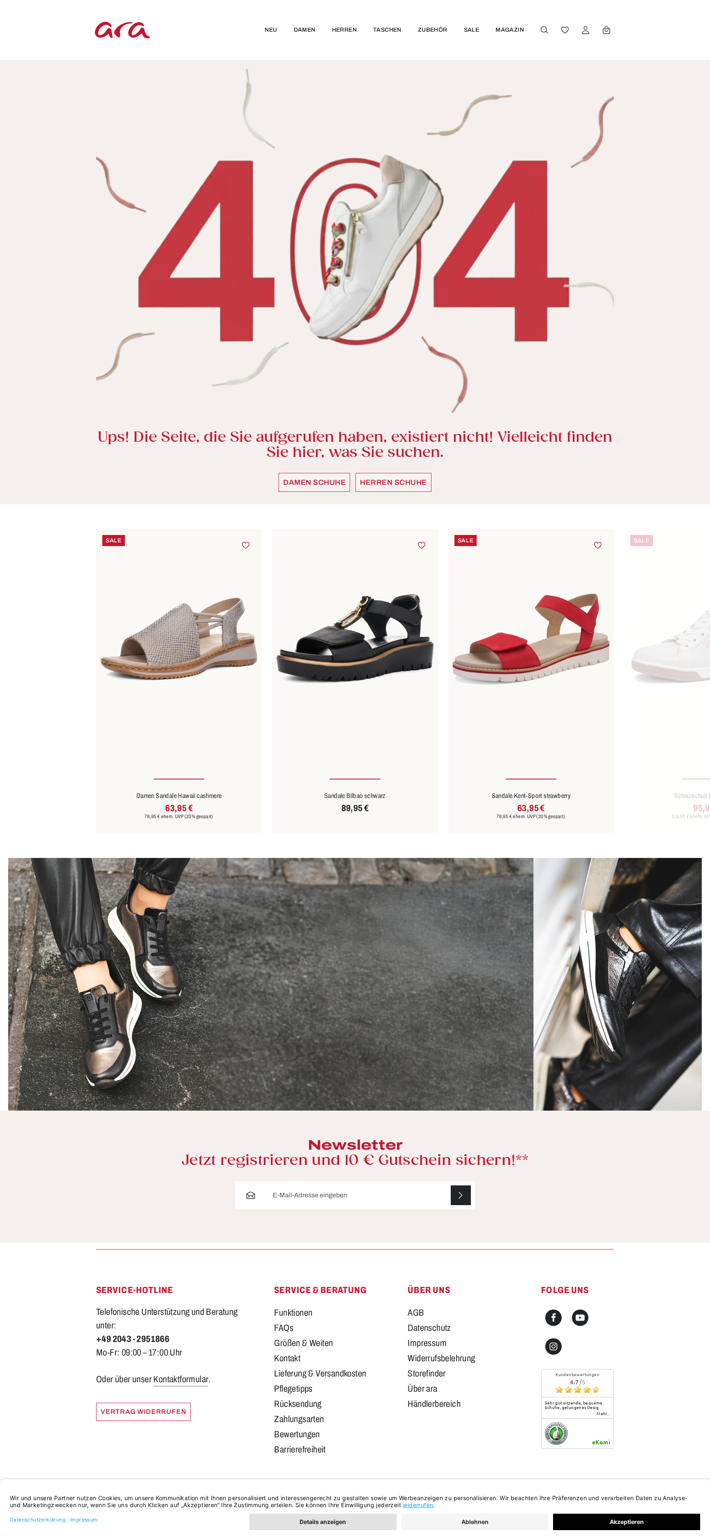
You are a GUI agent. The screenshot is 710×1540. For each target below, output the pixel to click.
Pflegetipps (293, 1389)
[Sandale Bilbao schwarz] (355, 639)
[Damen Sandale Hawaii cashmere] (179, 639)
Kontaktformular (180, 1379)
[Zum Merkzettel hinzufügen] (246, 545)
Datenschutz (429, 1328)
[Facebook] (553, 1317)
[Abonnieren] (461, 1195)
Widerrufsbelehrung (441, 1358)
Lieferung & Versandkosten (320, 1374)
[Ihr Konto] (585, 30)
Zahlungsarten (299, 1419)
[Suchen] (544, 30)
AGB (416, 1313)
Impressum (427, 1343)
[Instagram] (553, 1346)
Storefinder (426, 1374)
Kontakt (287, 1358)
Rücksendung (297, 1404)
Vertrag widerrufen (143, 1411)
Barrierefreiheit (299, 1450)
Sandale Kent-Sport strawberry (531, 795)
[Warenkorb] (606, 30)
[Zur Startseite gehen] (122, 30)
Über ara (422, 1389)
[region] (355, 681)
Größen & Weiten (303, 1343)
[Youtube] (580, 1317)
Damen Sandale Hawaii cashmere (179, 795)
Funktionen (293, 1313)
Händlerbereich (434, 1404)
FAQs (283, 1328)
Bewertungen (297, 1434)
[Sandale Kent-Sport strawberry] (531, 639)
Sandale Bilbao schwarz (355, 795)
